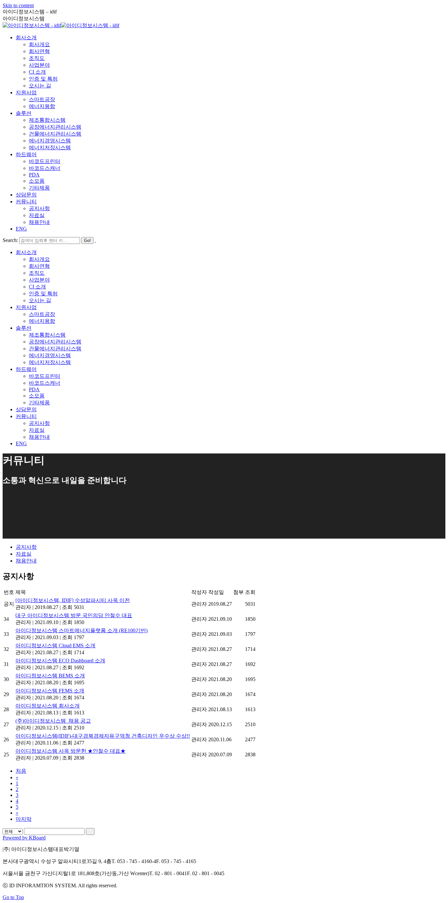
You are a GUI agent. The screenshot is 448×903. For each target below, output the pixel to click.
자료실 (23, 554)
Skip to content (18, 5)
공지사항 (26, 547)
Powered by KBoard (24, 837)
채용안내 (26, 560)
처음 (21, 771)
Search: (10, 240)
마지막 (23, 819)
